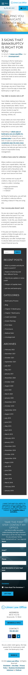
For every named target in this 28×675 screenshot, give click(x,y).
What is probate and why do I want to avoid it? (14, 267)
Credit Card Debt (10, 317)
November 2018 (10, 450)
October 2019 (9, 406)
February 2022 (10, 349)
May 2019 (8, 426)
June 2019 (8, 422)
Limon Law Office (16, 54)
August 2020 (9, 386)
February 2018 (10, 486)
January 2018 (9, 490)
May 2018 (8, 474)
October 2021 (9, 358)
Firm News (8, 325)
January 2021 (9, 374)
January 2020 (9, 398)
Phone (4, 559)
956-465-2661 (10, 8)
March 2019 (9, 434)
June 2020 (8, 390)
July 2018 (8, 466)
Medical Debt (9, 333)
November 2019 (10, 402)
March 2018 (9, 482)
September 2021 (10, 362)
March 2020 (9, 394)
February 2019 (10, 438)
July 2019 (8, 418)
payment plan (6, 138)
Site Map (15, 665)
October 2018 (9, 454)
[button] (4, 3)
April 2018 (8, 478)
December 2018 (10, 446)
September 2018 (10, 458)
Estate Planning (10, 321)
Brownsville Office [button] (14, 623)
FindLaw (18, 670)
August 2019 (9, 414)
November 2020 (10, 378)
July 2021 (8, 366)
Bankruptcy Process (11, 301)
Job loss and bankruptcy (13, 288)
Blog (6, 305)
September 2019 (10, 410)
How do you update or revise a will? (14, 279)
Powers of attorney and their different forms (12, 273)
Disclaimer (5, 583)
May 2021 (8, 370)
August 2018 (9, 462)
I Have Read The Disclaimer (14, 587)
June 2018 (8, 470)
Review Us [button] (14, 655)
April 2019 (8, 430)
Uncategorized (13, 56)
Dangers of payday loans (13, 284)
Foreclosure (9, 329)
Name (4, 541)
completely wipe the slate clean (12, 143)
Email (24, 8)
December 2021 (10, 354)
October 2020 (9, 382)
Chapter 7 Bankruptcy (12, 313)
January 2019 (9, 442)
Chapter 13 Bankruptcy (13, 309)
